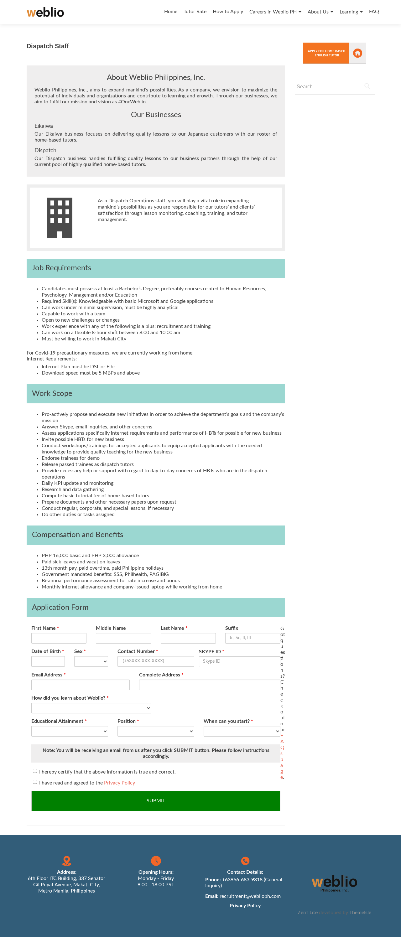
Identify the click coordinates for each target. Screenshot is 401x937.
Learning (349, 11)
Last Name (174, 628)
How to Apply (228, 11)
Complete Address (161, 674)
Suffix (231, 628)
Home (170, 11)
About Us (318, 11)
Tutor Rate (195, 11)
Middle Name (111, 628)
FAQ (374, 11)
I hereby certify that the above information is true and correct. (107, 771)
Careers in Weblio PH (273, 11)
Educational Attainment (59, 721)
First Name (45, 628)
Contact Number (137, 651)
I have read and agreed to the (87, 782)
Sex (80, 651)
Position (128, 721)
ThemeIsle (360, 912)
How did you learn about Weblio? (70, 698)
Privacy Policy (119, 782)
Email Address (48, 674)
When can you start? (228, 721)
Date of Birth (47, 651)
